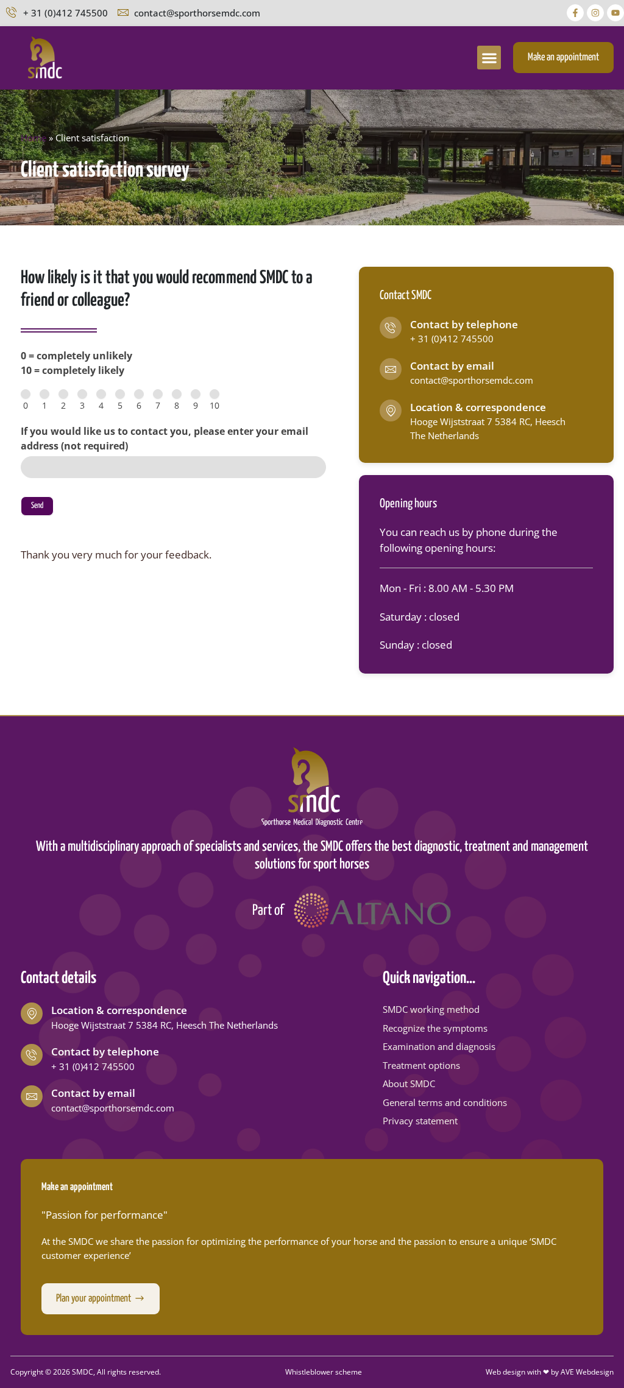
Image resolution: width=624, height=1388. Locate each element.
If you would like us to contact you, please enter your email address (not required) (164, 439)
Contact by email (452, 366)
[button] (489, 57)
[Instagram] (595, 12)
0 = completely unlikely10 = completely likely (76, 363)
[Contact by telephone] (391, 328)
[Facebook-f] (575, 12)
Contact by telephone (464, 324)
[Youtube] (615, 12)
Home (33, 138)
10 (214, 405)
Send (37, 506)
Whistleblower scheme (323, 1372)
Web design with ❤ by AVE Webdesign (550, 1372)
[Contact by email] (391, 369)
